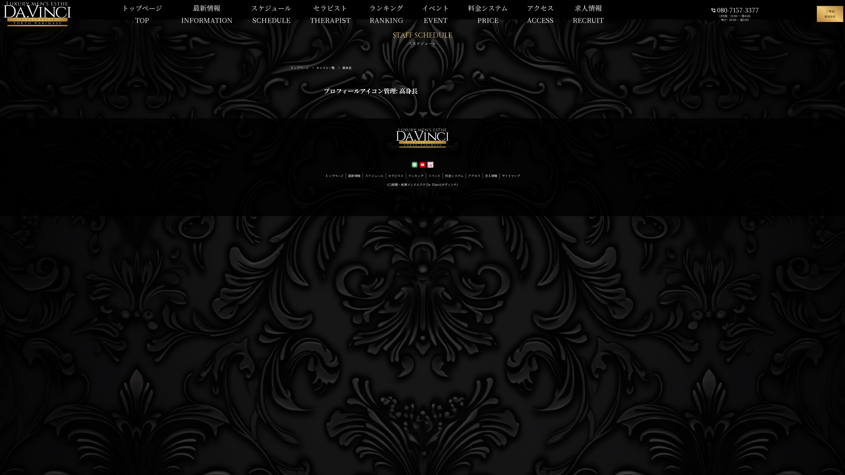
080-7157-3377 (735, 9)
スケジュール (271, 14)
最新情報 (206, 14)
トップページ (142, 14)
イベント (435, 14)
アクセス (540, 14)
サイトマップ (511, 176)
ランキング (386, 14)
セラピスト (330, 14)
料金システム (488, 14)
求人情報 (588, 14)
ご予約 (830, 13)
